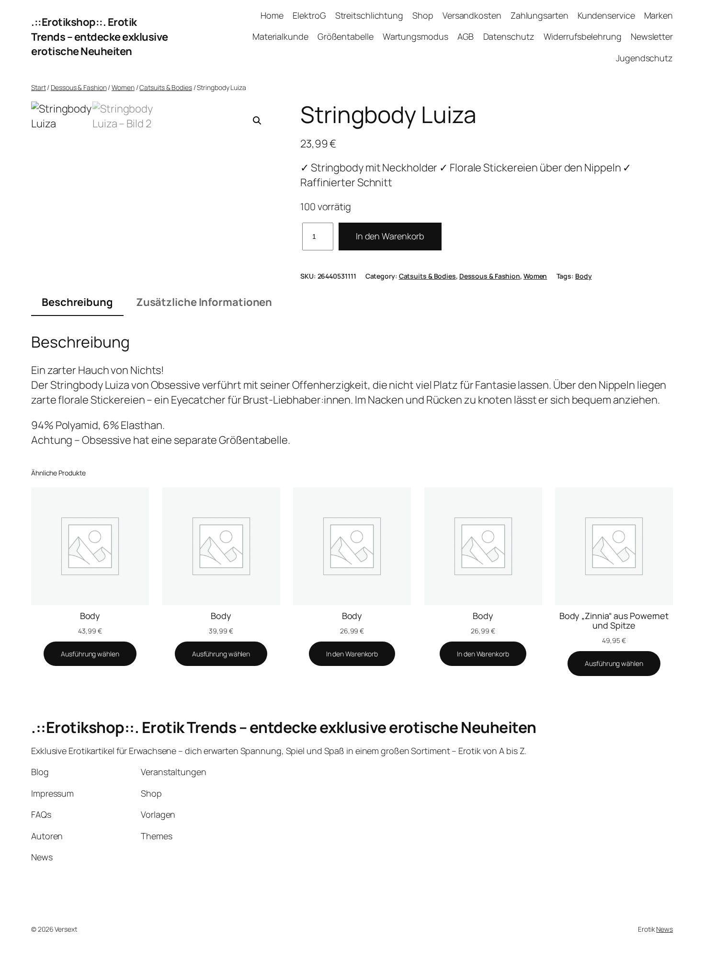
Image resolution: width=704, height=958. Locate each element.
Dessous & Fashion (78, 87)
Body (583, 276)
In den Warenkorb (390, 236)
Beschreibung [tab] (77, 302)
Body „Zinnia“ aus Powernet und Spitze (614, 621)
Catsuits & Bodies (165, 87)
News (664, 929)
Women (123, 87)
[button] (257, 120)
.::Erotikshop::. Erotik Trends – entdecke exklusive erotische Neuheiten (99, 37)
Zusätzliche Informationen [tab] (204, 302)
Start (38, 87)
